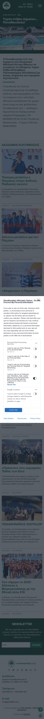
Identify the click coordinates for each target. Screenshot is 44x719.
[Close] (39, 300)
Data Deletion (9, 418)
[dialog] (22, 359)
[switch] (35, 349)
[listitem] (22, 343)
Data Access (22, 418)
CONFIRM (13, 410)
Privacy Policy (35, 418)
